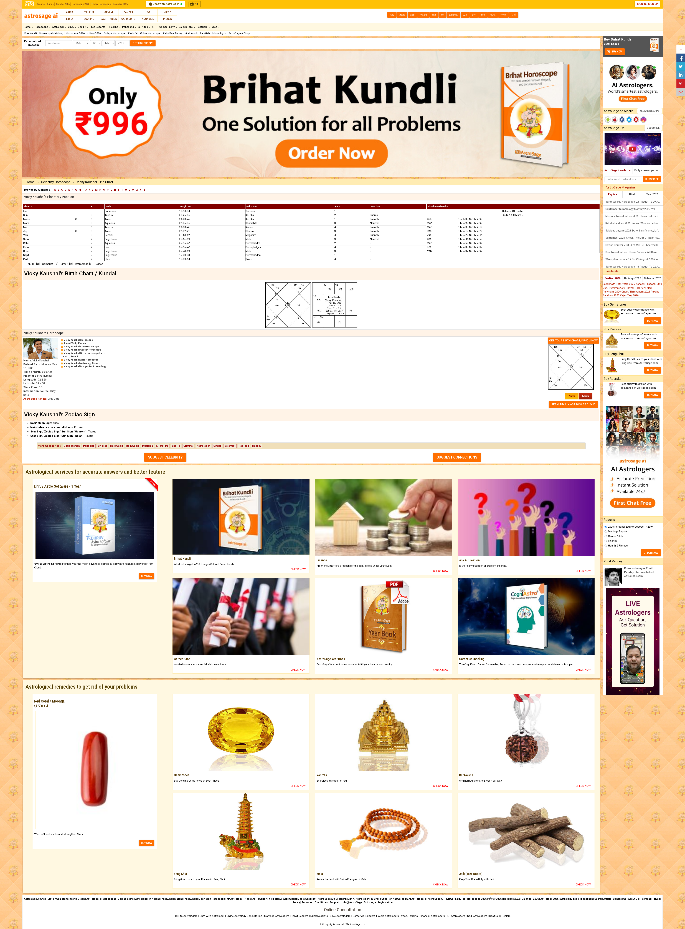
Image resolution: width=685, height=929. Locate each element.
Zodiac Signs (126, 898)
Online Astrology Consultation (245, 916)
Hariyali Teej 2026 (636, 287)
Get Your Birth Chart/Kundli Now (573, 340)
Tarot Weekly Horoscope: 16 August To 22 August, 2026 (634, 266)
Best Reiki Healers (500, 916)
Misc (215, 27)
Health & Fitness (618, 545)
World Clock (77, 898)
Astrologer (203, 445)
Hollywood (116, 445)
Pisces (167, 18)
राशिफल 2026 (94, 33)
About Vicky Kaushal (75, 343)
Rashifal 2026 (62, 4)
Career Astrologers (364, 916)
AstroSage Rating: (35, 398)
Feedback (587, 898)
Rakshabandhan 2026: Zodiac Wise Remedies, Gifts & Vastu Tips (634, 223)
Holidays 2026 (632, 278)
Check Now (298, 569)
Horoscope (42, 27)
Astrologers (93, 898)
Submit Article (602, 898)
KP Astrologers (456, 916)
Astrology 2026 (549, 898)
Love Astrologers (340, 916)
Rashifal (41, 4)
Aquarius (148, 18)
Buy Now (616, 51)
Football (244, 445)
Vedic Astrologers (388, 916)
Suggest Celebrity (165, 457)
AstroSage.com (357, 924)
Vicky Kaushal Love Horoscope (81, 346)
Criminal (188, 445)
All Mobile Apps (649, 111)
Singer (217, 445)
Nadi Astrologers (477, 916)
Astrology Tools (570, 898)
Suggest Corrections (457, 457)
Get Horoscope (143, 43)
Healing (114, 27)
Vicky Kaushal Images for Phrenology (85, 366)
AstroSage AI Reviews (440, 898)
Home (27, 27)
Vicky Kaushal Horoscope (78, 340)
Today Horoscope (101, 4)
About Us (633, 898)
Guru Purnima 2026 (614, 287)
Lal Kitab (205, 33)
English (612, 194)
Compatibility (167, 27)
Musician (147, 445)
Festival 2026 (612, 278)
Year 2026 (652, 194)
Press (247, 898)
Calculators (186, 27)
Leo (148, 12)
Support (334, 902)
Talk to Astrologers (185, 916)
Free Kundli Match (171, 898)
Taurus (89, 12)
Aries (69, 12)
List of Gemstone (58, 898)
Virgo (167, 12)
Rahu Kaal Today (172, 33)
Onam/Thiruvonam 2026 (636, 291)
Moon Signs (219, 33)
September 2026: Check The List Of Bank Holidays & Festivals (634, 237)
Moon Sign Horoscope (211, 898)
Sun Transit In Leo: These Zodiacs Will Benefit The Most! (634, 252)
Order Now (651, 552)
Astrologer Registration (378, 902)
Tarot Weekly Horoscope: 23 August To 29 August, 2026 (634, 201)
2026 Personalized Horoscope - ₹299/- (631, 526)
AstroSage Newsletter (617, 170)
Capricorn (128, 18)
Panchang (128, 27)
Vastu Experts (409, 916)
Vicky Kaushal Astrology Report (82, 363)
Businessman (72, 445)
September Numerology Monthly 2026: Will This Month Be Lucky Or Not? (634, 209)
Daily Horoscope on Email (648, 170)
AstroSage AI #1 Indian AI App (270, 898)
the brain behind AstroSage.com (639, 572)
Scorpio (89, 18)
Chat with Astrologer (166, 4)
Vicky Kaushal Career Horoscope (82, 349)
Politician (89, 445)
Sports (176, 445)
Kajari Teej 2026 (629, 295)
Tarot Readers (300, 916)
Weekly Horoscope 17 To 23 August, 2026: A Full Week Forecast (634, 259)
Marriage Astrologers (277, 916)
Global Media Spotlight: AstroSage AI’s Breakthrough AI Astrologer (329, 898)
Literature (162, 445)
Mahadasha (109, 898)
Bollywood (132, 445)
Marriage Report (617, 531)
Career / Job (615, 536)
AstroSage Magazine (621, 187)
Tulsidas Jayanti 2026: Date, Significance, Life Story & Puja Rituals (634, 230)
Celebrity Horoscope (55, 182)
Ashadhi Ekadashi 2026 (649, 284)
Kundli (50, 4)
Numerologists (319, 916)
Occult (82, 27)
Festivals (202, 27)
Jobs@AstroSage (351, 902)
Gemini (108, 12)
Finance (612, 540)
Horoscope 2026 (80, 4)
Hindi (632, 194)
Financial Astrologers (432, 916)
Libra (69, 18)
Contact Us (619, 898)
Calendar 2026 (120, 4)
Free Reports (98, 27)
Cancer (128, 12)
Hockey (256, 445)
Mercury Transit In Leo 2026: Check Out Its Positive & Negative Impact (634, 216)
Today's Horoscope (114, 33)
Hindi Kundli (191, 33)
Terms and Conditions (314, 902)
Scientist (230, 445)
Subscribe (653, 128)
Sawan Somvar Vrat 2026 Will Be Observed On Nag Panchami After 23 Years (634, 245)
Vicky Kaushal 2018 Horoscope (81, 359)
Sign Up (653, 3)
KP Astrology (234, 898)
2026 (71, 27)
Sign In (641, 3)
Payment (646, 898)
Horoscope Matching (51, 33)
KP (154, 27)
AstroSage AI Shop (239, 33)
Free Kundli (30, 33)
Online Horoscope (150, 33)
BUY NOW (146, 576)
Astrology (58, 27)
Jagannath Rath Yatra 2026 (619, 284)
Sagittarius (109, 18)
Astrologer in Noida (147, 898)
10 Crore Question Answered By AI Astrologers (398, 898)
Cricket (102, 445)
